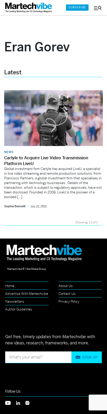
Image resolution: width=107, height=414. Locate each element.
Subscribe (77, 7)
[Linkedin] (20, 403)
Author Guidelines (18, 309)
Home (9, 286)
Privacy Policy (68, 301)
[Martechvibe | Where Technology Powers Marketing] (30, 7)
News (9, 152)
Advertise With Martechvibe (26, 293)
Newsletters (14, 301)
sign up (90, 357)
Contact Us (67, 293)
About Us (65, 286)
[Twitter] (10, 403)
